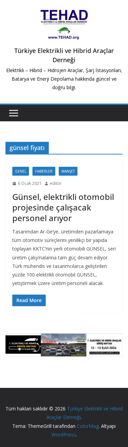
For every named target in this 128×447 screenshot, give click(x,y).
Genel (20, 171)
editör (56, 183)
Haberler (44, 171)
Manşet (68, 171)
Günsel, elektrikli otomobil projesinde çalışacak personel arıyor (63, 207)
